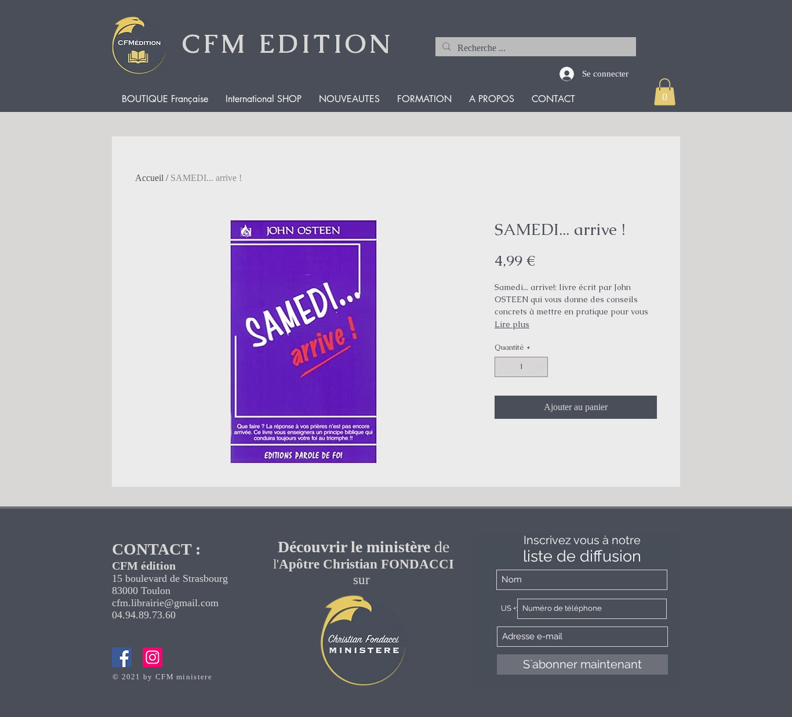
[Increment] (540, 367)
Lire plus (512, 324)
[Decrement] (503, 367)
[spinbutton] (521, 367)
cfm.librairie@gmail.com (165, 603)
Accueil (149, 178)
